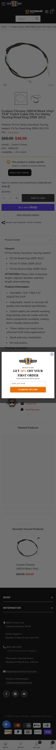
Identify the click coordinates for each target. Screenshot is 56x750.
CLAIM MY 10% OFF (28, 389)
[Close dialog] (52, 354)
